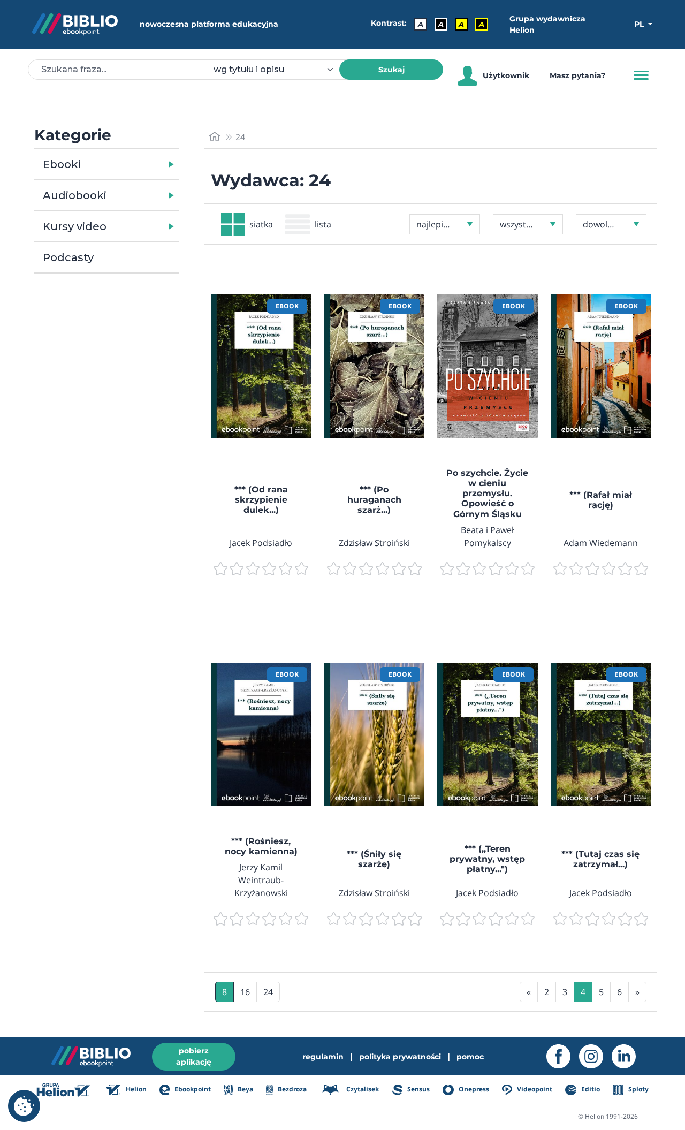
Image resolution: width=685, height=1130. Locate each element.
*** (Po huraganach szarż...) (374, 499)
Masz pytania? (577, 75)
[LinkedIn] (628, 1056)
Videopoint (533, 1089)
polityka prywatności (400, 1056)
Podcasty (68, 257)
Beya (244, 1089)
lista (323, 224)
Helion (135, 1089)
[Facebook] (562, 1056)
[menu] (261, 366)
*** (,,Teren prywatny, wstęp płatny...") (487, 859)
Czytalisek (362, 1089)
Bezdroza (291, 1089)
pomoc (470, 1056)
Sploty (638, 1089)
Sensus (418, 1089)
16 (245, 992)
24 (268, 992)
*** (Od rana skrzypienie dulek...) (261, 499)
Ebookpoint (192, 1089)
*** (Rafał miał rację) (600, 500)
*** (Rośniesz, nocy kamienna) (261, 846)
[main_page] (214, 137)
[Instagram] (595, 1056)
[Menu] (641, 75)
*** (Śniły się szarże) (374, 859)
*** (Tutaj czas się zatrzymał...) (600, 859)
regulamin (323, 1056)
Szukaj (391, 69)
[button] (134, 164)
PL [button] (640, 24)
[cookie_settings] (24, 1106)
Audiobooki (74, 195)
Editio (589, 1089)
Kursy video (74, 226)
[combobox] (279, 69)
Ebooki (62, 164)
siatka (261, 224)
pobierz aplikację (193, 1056)
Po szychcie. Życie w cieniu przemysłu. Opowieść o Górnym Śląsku (487, 493)
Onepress (473, 1089)
